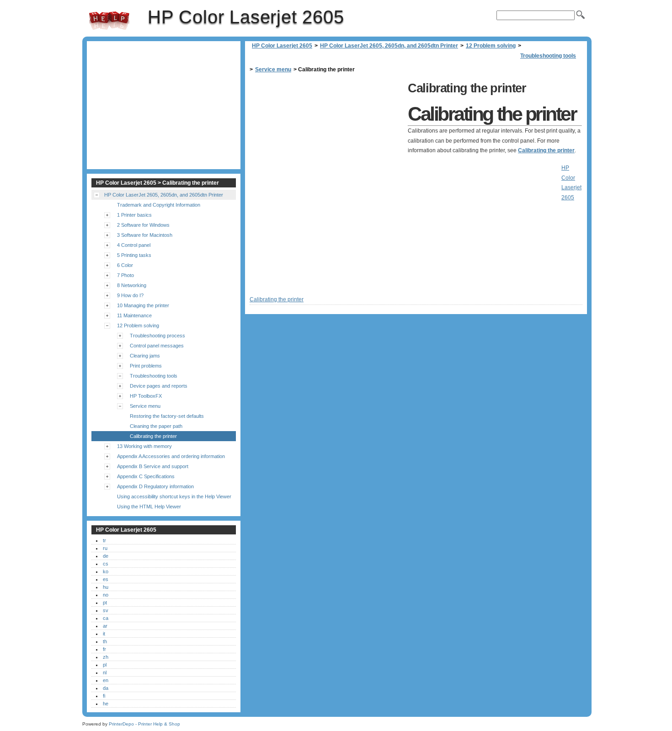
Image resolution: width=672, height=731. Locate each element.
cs (105, 563)
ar (105, 626)
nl (105, 672)
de (105, 556)
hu (105, 587)
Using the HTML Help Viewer (149, 506)
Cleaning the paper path (156, 426)
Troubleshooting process (157, 335)
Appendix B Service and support (152, 466)
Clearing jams (145, 355)
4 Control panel (133, 245)
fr (104, 649)
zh (105, 657)
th (105, 641)
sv (105, 610)
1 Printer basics (134, 215)
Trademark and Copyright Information (158, 205)
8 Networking (131, 285)
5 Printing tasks (134, 255)
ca (105, 618)
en (105, 680)
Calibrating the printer (546, 150)
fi (104, 696)
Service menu (273, 69)
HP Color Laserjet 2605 (109, 20)
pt (105, 602)
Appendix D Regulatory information (155, 486)
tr (104, 540)
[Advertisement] (326, 143)
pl (105, 664)
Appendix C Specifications (146, 476)
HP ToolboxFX (146, 396)
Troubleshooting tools (548, 56)
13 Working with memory (144, 446)
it (104, 633)
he (105, 703)
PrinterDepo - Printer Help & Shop (144, 723)
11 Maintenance (134, 315)
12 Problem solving (491, 46)
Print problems (146, 365)
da (105, 688)
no (105, 595)
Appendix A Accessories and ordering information (171, 456)
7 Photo (125, 275)
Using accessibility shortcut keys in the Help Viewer (174, 496)
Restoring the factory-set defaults (167, 416)
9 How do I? (130, 295)
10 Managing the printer (143, 305)
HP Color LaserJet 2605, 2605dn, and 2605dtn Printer (389, 46)
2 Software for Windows (143, 225)
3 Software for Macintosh (144, 235)
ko (105, 571)
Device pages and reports (158, 386)
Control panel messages (157, 345)
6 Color (125, 265)
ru (105, 548)
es (105, 579)
